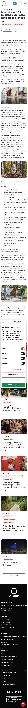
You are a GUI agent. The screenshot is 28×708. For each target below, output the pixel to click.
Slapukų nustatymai (7, 659)
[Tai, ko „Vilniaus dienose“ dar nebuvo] (14, 568)
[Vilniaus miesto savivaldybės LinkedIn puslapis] (16, 692)
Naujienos (9, 9)
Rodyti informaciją (17, 369)
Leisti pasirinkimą (13, 379)
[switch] (23, 353)
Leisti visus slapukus (13, 374)
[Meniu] (25, 3)
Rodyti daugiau (14, 575)
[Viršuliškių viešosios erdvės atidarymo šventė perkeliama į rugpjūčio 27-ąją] (14, 534)
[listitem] (14, 408)
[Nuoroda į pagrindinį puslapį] (2, 9)
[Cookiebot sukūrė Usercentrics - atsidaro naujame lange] (15, 322)
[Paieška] (20, 3)
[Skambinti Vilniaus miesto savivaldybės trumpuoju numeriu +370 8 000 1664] (15, 3)
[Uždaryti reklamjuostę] (24, 321)
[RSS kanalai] (19, 692)
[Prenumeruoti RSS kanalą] (16, 30)
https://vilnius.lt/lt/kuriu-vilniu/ (9, 251)
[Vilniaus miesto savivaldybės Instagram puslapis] (12, 692)
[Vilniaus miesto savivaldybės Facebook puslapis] (8, 692)
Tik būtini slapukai (13, 384)
